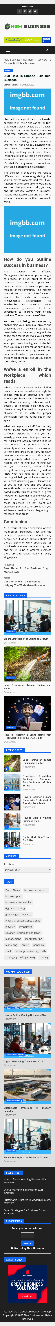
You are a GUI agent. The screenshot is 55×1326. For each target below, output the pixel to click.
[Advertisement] (27, 39)
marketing (11, 945)
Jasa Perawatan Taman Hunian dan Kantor (27, 663)
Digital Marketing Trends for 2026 (12, 821)
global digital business (18, 914)
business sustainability (18, 902)
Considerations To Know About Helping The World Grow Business (24, 581)
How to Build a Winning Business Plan (12, 802)
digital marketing (15, 908)
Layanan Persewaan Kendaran (22, 932)
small (8, 951)
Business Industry (14, 1100)
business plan (13, 896)
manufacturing (33, 939)
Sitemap (46, 1311)
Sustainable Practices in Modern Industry (12, 840)
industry (10, 926)
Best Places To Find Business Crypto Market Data (27, 568)
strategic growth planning (20, 957)
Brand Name (12, 890)
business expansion (35, 890)
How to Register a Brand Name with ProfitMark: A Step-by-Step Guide (27, 713)
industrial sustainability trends (22, 920)
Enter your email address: (27, 1238)
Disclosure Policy (29, 1311)
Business (28, 59)
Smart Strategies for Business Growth (27, 617)
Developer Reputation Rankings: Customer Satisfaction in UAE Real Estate (12, 763)
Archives (9, 864)
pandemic (38, 945)
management (13, 939)
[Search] (47, 50)
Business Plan (13, 1008)
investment (25, 926)
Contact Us (10, 1311)
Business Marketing (15, 1054)
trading (44, 957)
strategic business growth (31, 951)
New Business (12, 59)
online (25, 945)
